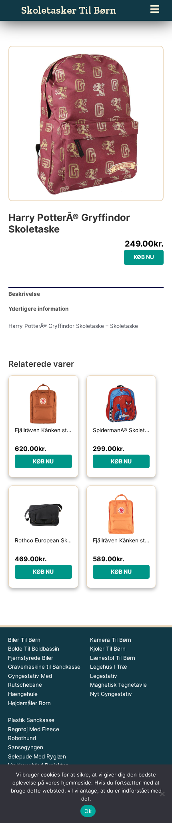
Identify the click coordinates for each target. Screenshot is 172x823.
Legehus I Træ (108, 666)
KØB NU (144, 257)
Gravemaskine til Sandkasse (44, 666)
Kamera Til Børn (110, 640)
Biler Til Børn (24, 640)
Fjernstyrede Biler (30, 658)
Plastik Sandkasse (31, 720)
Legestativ (103, 676)
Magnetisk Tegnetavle (118, 684)
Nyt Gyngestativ (111, 694)
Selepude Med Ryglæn (37, 756)
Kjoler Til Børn (108, 648)
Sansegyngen (25, 747)
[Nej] (162, 794)
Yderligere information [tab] (38, 308)
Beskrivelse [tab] (24, 294)
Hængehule (23, 694)
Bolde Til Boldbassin (33, 648)
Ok (88, 811)
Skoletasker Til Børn (68, 10)
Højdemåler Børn (29, 703)
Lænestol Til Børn (112, 658)
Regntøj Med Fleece (33, 729)
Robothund (22, 738)
